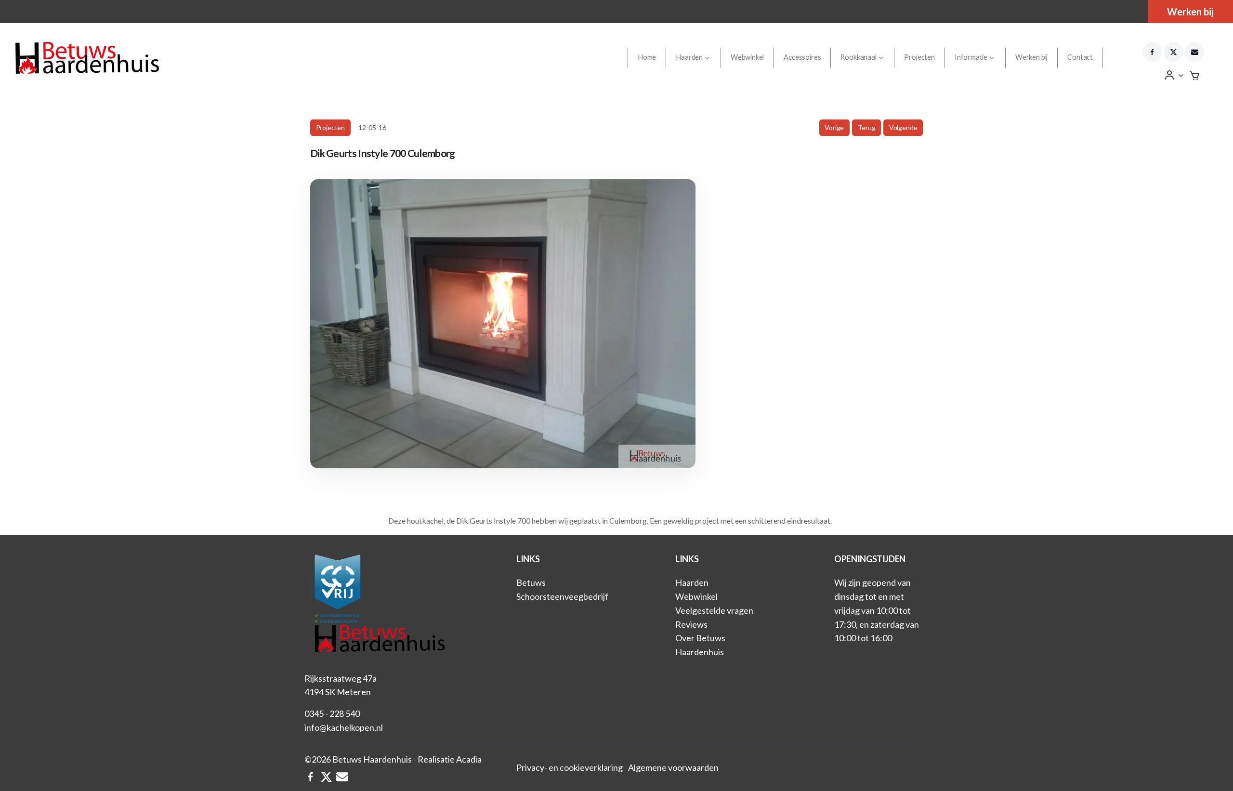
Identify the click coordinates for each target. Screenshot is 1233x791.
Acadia (469, 759)
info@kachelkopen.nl (343, 727)
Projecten (919, 57)
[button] (1174, 75)
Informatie (971, 57)
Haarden (689, 57)
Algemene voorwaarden (673, 767)
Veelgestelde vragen (714, 610)
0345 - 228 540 (332, 713)
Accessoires (802, 57)
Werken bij (1190, 11)
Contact (1080, 57)
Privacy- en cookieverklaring (569, 767)
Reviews (691, 624)
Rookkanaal (858, 57)
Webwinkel (747, 57)
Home (647, 57)
